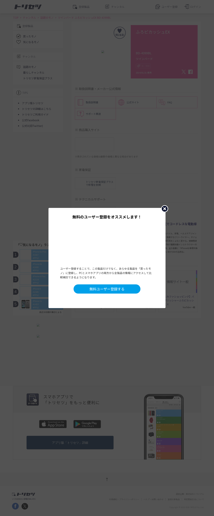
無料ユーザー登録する (107, 288)
